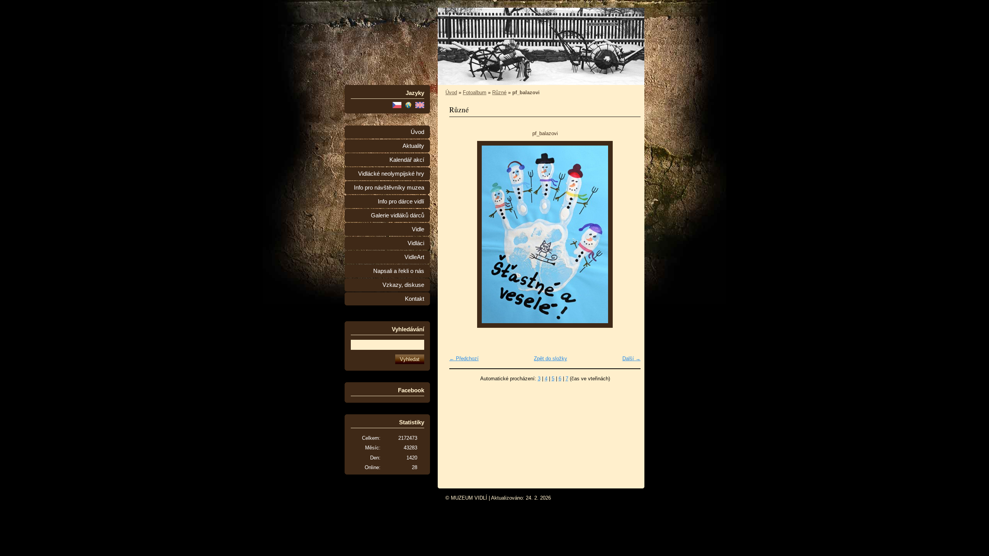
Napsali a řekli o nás (398, 271)
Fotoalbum (474, 92)
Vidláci (416, 243)
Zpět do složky (550, 358)
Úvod (417, 132)
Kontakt (414, 299)
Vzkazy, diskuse (403, 285)
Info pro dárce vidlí (401, 201)
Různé (499, 92)
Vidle (418, 229)
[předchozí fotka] (462, 234)
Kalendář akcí (406, 160)
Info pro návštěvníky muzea (389, 188)
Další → (631, 358)
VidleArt (414, 257)
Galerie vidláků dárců (397, 215)
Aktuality (413, 146)
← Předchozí (464, 358)
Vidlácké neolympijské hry (391, 174)
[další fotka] (628, 234)
